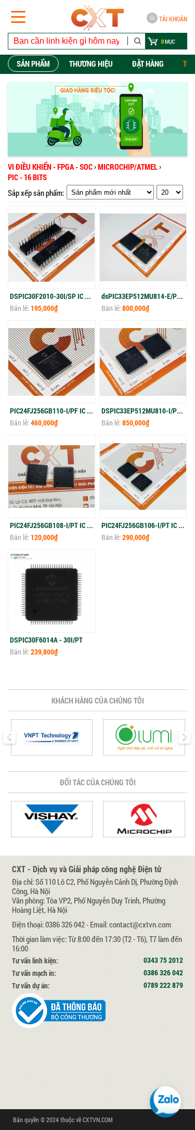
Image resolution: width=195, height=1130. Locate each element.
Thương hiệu (91, 63)
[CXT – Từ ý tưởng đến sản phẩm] (97, 17)
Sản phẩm (33, 63)
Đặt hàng (148, 63)
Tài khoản (173, 19)
